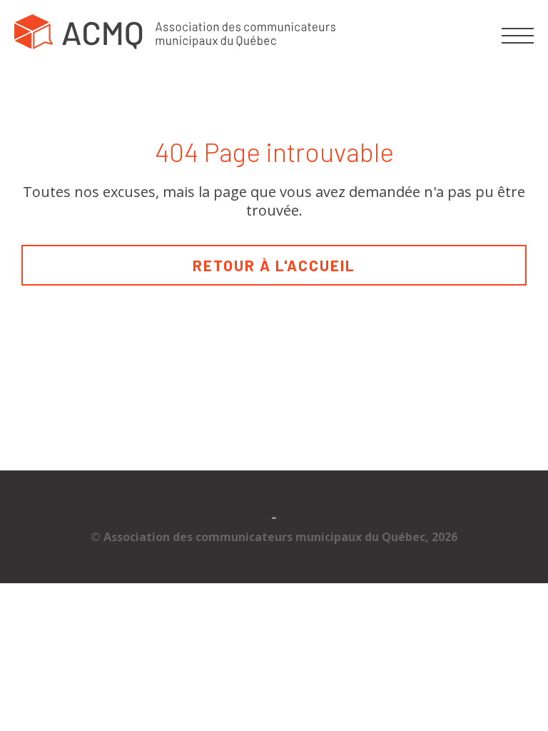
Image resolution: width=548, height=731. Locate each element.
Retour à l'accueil (274, 265)
